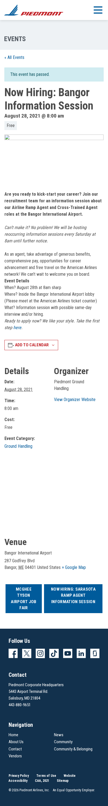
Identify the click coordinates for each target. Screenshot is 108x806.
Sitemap (63, 781)
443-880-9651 (20, 704)
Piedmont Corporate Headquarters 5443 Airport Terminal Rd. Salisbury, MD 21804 (36, 691)
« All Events (14, 57)
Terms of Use (46, 776)
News (58, 734)
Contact (15, 749)
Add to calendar (32, 344)
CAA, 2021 (42, 781)
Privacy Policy (19, 776)
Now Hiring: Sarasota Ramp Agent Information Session (73, 595)
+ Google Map (74, 567)
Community (63, 741)
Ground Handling (18, 446)
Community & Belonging (73, 749)
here (17, 327)
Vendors (15, 755)
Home (13, 734)
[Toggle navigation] (98, 9)
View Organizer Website (75, 399)
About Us (16, 741)
